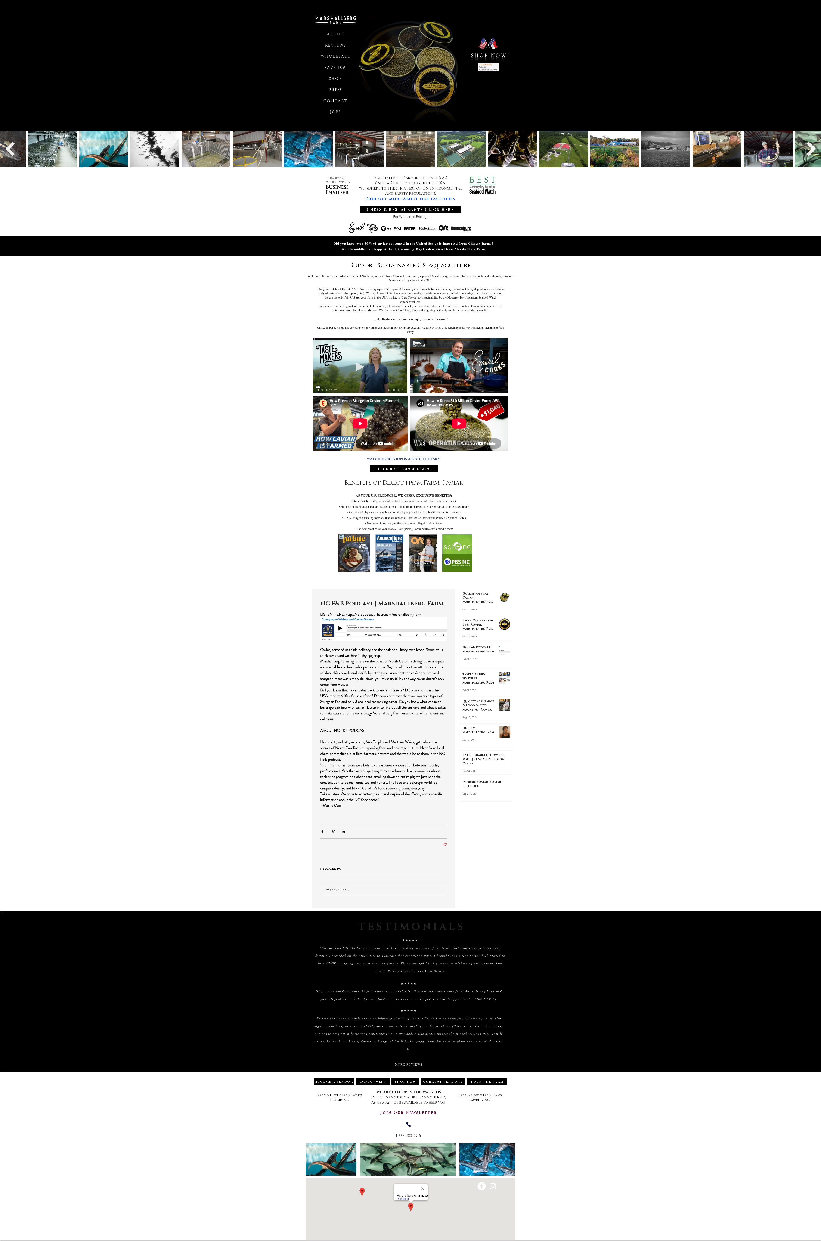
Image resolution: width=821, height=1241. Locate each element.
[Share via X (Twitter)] (333, 831)
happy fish (420, 319)
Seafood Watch (457, 518)
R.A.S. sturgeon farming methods (364, 518)
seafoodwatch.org (410, 302)
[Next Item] (811, 148)
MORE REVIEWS (409, 1064)
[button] (410, 64)
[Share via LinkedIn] (343, 831)
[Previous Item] (10, 148)
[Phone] (409, 1124)
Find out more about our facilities (410, 199)
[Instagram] (493, 1186)
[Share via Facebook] (322, 831)
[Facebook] (481, 1186)
